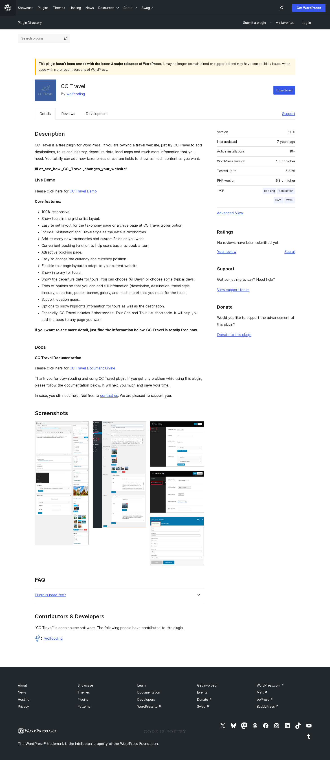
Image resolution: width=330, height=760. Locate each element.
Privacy (23, 706)
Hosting (23, 699)
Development (97, 113)
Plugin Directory (30, 22)
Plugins (83, 699)
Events (202, 692)
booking (269, 190)
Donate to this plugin (234, 334)
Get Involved (206, 685)
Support (288, 113)
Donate (204, 699)
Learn (141, 685)
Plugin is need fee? (50, 595)
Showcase (85, 685)
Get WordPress (309, 8)
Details (45, 113)
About (22, 685)
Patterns (84, 706)
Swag (203, 706)
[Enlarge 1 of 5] (83, 427)
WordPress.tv (149, 706)
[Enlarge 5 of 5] (198, 522)
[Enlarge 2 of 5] (140, 427)
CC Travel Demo (83, 191)
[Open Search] (281, 8)
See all (289, 251)
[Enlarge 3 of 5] (198, 427)
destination (286, 190)
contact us (109, 395)
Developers (146, 699)
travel (289, 200)
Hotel (278, 200)
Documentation (148, 692)
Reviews (68, 113)
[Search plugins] (65, 38)
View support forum (233, 289)
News (22, 692)
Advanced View (230, 213)
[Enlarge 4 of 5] (198, 476)
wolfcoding (75, 94)
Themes (84, 692)
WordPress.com (270, 685)
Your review (226, 251)
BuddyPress (268, 706)
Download (284, 90)
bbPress (265, 699)
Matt (262, 692)
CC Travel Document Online (92, 368)
